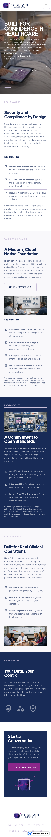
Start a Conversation (25, 70)
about (25, 831)
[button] (46, 5)
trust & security (36, 825)
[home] (14, 5)
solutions (20, 825)
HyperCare (14, 831)
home (8, 825)
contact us (37, 831)
